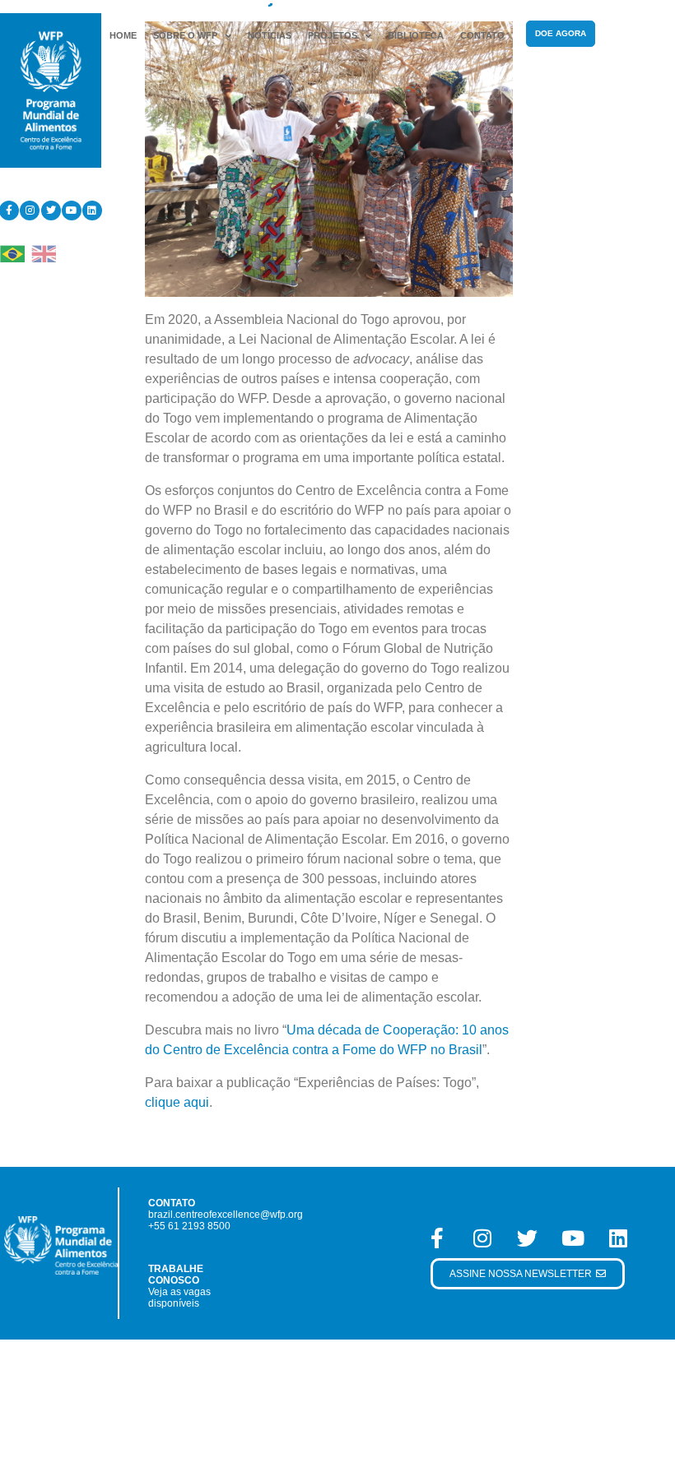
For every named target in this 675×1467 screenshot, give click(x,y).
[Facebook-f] (437, 1237)
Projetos (332, 35)
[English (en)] (43, 253)
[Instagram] (30, 210)
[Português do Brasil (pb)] (12, 253)
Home (123, 35)
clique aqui (177, 1102)
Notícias (269, 35)
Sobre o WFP (185, 35)
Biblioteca (416, 35)
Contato (482, 35)
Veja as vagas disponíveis (179, 1297)
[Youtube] (71, 210)
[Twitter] (51, 210)
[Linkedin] (92, 210)
